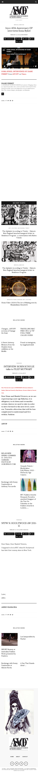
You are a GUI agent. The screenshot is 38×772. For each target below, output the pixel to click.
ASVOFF (15, 73)
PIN (32, 38)
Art (10, 228)
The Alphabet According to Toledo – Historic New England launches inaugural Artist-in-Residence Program (19, 270)
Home (12, 756)
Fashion (19, 363)
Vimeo (23, 73)
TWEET (26, 38)
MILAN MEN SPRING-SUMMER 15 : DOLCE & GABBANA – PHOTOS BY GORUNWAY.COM (8, 458)
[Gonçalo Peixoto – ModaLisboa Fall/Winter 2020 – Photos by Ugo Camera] (28, 456)
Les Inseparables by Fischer (27, 637)
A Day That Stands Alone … (27, 664)
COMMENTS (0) (10, 38)
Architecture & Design (14, 299)
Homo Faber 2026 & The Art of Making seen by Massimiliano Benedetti (19, 303)
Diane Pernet (24, 34)
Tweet (27, 228)
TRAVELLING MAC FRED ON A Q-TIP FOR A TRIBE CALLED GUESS (27, 332)
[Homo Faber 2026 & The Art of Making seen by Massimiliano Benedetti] (19, 286)
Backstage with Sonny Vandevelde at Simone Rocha (9, 665)
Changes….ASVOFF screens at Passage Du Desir (8, 330)
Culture (14, 228)
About (18, 756)
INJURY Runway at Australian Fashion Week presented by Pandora (8, 652)
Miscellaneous (19, 24)
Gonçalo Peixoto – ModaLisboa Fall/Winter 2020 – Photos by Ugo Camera (27, 470)
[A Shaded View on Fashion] (19, 12)
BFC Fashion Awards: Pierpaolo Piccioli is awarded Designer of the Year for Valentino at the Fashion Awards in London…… (28, 501)
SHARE (18, 38)
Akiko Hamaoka (24, 529)
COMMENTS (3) (10, 377)
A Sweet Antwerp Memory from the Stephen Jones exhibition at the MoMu (8, 347)
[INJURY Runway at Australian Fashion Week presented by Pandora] (9, 639)
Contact (25, 756)
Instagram (21, 228)
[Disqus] (19, 129)
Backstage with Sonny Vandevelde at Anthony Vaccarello (9, 484)
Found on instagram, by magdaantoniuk (28, 343)
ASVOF (24, 373)
